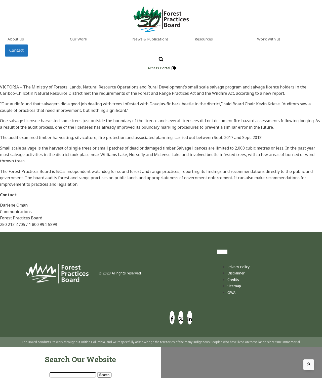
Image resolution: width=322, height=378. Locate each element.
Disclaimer (236, 273)
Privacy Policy (238, 266)
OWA (231, 292)
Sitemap (234, 286)
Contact (16, 50)
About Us (16, 38)
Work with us (268, 38)
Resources (204, 38)
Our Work (78, 38)
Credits (233, 279)
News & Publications (150, 38)
